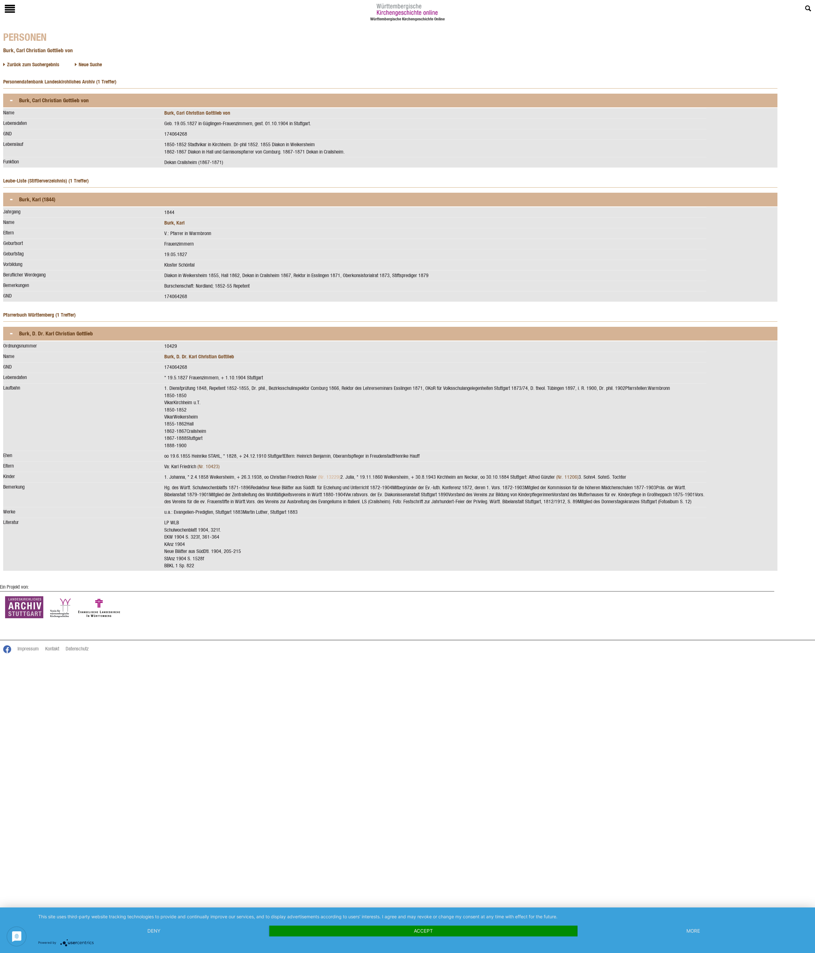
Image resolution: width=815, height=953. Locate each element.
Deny (153, 931)
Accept (423, 931)
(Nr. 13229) (329, 477)
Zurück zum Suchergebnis (33, 64)
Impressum (28, 649)
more (693, 931)
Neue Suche (90, 64)
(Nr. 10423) (208, 466)
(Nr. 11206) (567, 477)
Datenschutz (77, 649)
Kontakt (52, 649)
